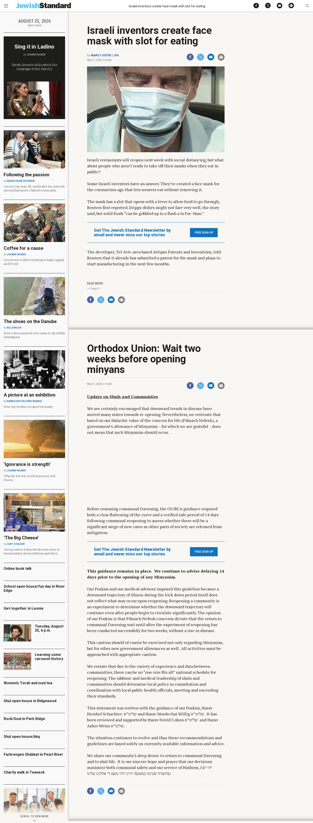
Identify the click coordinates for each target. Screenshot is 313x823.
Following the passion (26, 174)
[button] (307, 5)
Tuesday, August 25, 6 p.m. (49, 628)
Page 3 (95, 288)
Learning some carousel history (49, 656)
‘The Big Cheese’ (21, 538)
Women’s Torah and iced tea (28, 683)
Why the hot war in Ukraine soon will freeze (29, 478)
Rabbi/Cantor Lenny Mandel (24, 401)
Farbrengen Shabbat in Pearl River (33, 754)
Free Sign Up (204, 232)
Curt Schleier (16, 544)
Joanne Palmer (36, 54)
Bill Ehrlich (14, 327)
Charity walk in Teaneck (24, 772)
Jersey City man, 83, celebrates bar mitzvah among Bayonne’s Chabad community (34, 188)
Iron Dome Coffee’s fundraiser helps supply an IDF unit (34, 262)
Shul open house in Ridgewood (30, 701)
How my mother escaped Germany (28, 407)
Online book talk (18, 568)
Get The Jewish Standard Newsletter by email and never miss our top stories (132, 232)
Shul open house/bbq (22, 736)
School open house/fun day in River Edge (34, 588)
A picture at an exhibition (29, 395)
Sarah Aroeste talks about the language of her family (34, 66)
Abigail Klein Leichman (21, 181)
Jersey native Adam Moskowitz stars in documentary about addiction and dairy (31, 551)
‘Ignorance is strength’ (27, 464)
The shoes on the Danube (30, 321)
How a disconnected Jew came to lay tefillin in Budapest (34, 335)
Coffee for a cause (23, 248)
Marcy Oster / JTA (105, 55)
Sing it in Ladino (34, 46)
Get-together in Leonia (23, 608)
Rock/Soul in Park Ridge (24, 719)
